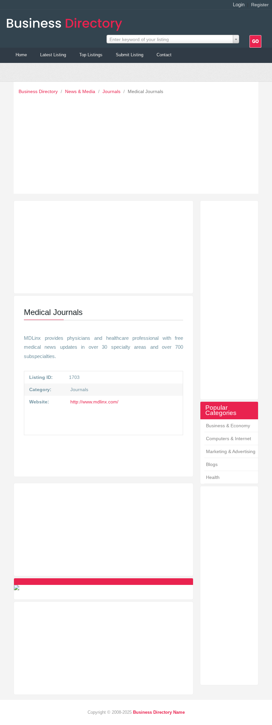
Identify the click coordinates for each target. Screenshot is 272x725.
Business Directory (39, 91)
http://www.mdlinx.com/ (93, 401)
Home (21, 54)
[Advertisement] (138, 142)
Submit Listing (129, 54)
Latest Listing (53, 54)
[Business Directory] (66, 22)
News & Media (81, 91)
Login (238, 4)
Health (213, 477)
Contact (164, 54)
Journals (112, 91)
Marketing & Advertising (230, 451)
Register (260, 4)
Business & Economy (228, 425)
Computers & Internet (228, 438)
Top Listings (90, 54)
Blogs (212, 464)
